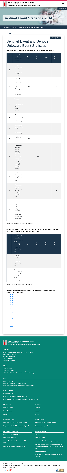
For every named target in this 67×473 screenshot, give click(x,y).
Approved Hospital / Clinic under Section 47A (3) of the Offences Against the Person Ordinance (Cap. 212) (49, 446)
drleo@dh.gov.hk (8, 396)
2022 (11, 302)
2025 (11, 296)
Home (7, 27)
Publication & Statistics (17, 27)
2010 (11, 326)
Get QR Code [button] (56, 38)
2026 (11, 294)
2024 (11, 298)
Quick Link (62, 8)
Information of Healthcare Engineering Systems (48, 441)
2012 (11, 322)
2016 (11, 314)
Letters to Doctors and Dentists (12, 434)
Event (5, 414)
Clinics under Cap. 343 (41, 426)
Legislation (38, 411)
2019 (11, 308)
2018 (11, 310)
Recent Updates (8, 407)
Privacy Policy (21, 463)
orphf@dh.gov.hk (8, 393)
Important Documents (41, 437)
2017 (11, 312)
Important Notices (8, 463)
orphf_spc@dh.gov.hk (9, 399)
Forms (37, 434)
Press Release (7, 411)
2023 (11, 300)
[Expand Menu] (63, 3)
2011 (11, 324)
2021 (11, 304)
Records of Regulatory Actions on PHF (14, 446)
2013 (11, 320)
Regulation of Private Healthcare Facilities (15, 422)
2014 (11, 318)
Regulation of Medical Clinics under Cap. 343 (16, 426)
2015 (11, 316)
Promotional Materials (9, 437)
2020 (11, 306)
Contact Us (38, 414)
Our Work (37, 407)
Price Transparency (40, 451)
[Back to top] (60, 455)
